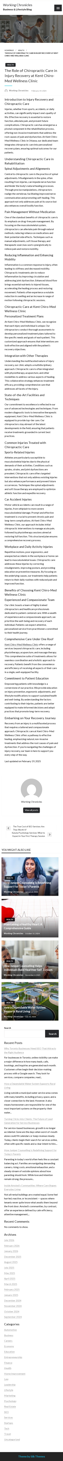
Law (6, 1379)
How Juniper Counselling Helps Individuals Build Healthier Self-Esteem (28, 967)
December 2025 (12, 1256)
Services (8, 1417)
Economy (9, 1346)
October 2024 (11, 1311)
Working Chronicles (17, 5)
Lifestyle (8, 1389)
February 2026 (12, 1245)
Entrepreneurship (13, 1357)
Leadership (10, 1384)
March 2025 (10, 1284)
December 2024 (12, 1300)
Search (7, 1028)
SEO (6, 1411)
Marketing (9, 1395)
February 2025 (12, 1289)
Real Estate (10, 1406)
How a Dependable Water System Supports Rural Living (25, 1009)
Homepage (9, 50)
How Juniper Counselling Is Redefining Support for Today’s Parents (27, 884)
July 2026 (9, 1240)
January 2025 (11, 1294)
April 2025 (9, 1278)
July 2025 (9, 1267)
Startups (8, 1422)
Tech (6, 1428)
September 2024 (13, 1316)
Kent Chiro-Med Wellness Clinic (21, 644)
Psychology (10, 1401)
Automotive (10, 1329)
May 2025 (9, 1273)
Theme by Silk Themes (31, 1456)
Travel (7, 1433)
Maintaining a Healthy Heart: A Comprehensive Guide (23, 926)
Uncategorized (12, 1439)
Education (9, 1351)
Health (21, 50)
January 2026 (11, 1251)
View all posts (31, 810)
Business (8, 1335)
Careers (8, 1340)
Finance (8, 1362)
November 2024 (13, 1305)
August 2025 (11, 1261)
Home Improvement (14, 1373)
